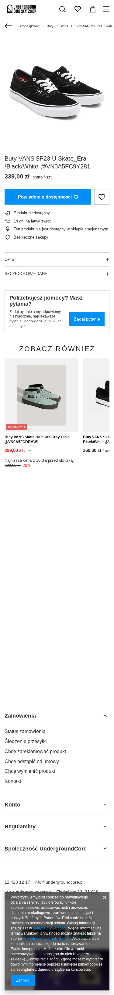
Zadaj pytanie (87, 319)
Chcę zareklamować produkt (35, 751)
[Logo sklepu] (22, 9)
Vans (64, 26)
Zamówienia (20, 716)
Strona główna (29, 26)
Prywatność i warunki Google (47, 938)
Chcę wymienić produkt (30, 771)
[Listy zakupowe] (77, 9)
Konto (12, 805)
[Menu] (107, 9)
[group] (57, 90)
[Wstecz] (9, 26)
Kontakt (13, 781)
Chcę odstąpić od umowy (32, 761)
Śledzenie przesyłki (26, 741)
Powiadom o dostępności (45, 196)
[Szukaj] (62, 9)
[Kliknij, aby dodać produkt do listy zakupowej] (101, 197)
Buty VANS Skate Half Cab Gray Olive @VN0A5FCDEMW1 (37, 439)
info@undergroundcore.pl (59, 882)
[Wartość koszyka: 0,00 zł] (92, 9)
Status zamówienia (25, 731)
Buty (50, 26)
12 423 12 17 (17, 882)
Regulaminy (20, 827)
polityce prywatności (49, 928)
